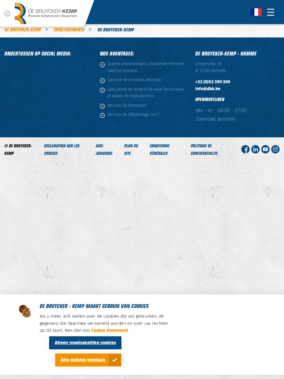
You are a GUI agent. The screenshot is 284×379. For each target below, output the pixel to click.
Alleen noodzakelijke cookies (85, 343)
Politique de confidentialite (204, 149)
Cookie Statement (109, 331)
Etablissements (69, 29)
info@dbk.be (207, 89)
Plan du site (131, 149)
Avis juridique (104, 149)
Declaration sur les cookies (61, 149)
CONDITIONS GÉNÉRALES (159, 149)
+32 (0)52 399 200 (212, 82)
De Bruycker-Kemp (22, 29)
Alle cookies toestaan (83, 360)
